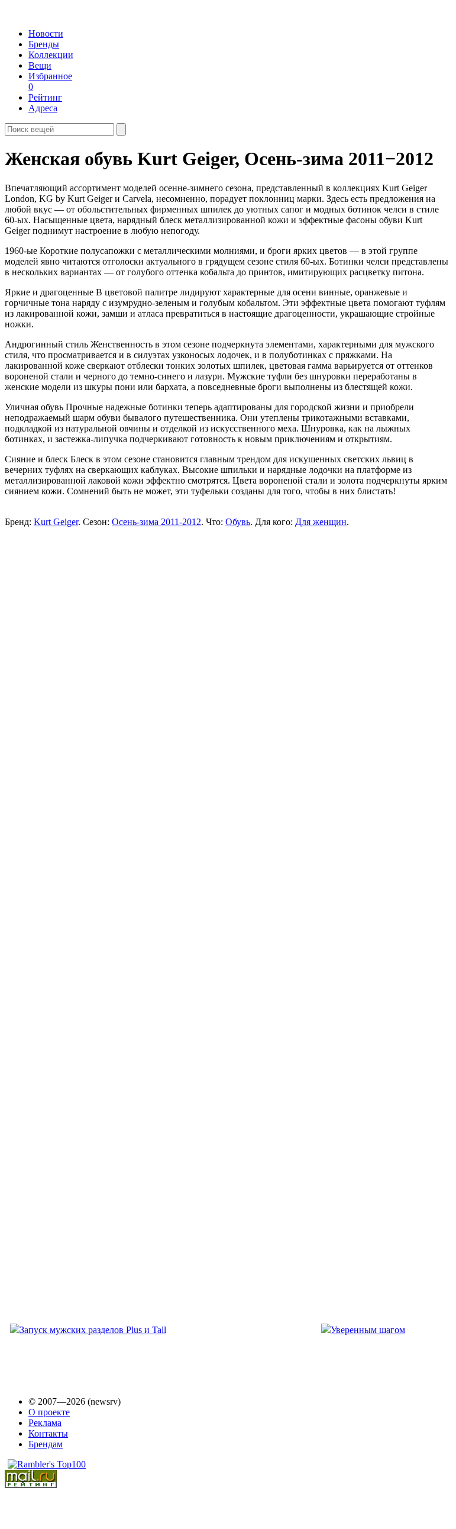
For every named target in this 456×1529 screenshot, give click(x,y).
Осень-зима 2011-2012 (156, 522)
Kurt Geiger (56, 522)
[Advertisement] (97, 679)
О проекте (49, 1412)
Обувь (237, 522)
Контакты (48, 1433)
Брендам (45, 1444)
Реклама (45, 1423)
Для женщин (321, 522)
